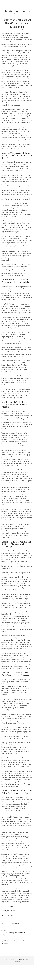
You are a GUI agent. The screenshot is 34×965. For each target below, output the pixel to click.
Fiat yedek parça (7, 915)
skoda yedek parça (8, 911)
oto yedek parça (7, 906)
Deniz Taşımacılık (17, 11)
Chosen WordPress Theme (13, 959)
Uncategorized (15, 923)
